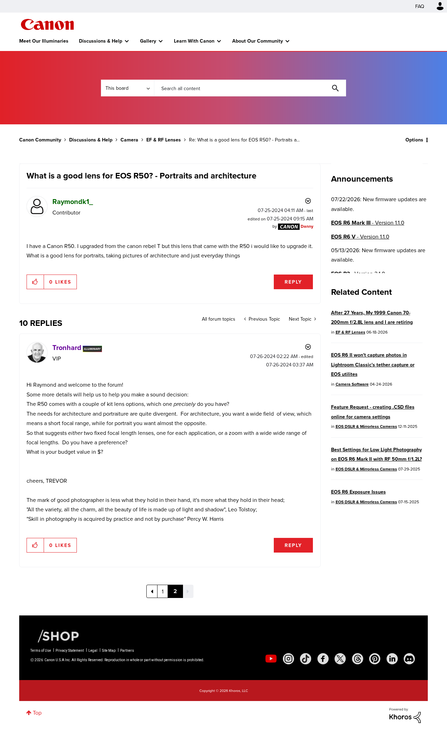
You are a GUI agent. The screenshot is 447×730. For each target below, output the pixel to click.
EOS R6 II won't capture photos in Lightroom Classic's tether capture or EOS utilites (373, 364)
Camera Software (352, 384)
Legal (92, 650)
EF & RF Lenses (163, 139)
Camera (129, 139)
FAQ (419, 6)
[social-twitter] (340, 658)
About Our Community (257, 40)
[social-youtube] (271, 658)
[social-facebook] (323, 658)
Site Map (109, 650)
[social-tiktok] (305, 658)
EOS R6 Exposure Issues (358, 491)
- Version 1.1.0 (367, 223)
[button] (35, 282)
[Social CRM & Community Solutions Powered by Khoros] (405, 714)
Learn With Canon (194, 40)
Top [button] (37, 712)
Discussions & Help (100, 40)
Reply (293, 281)
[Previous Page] (151, 591)
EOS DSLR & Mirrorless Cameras (366, 426)
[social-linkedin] (392, 658)
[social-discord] (409, 658)
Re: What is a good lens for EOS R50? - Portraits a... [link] (244, 139)
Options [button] (414, 139)
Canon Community (47, 24)
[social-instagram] (288, 658)
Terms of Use (40, 650)
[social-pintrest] (374, 658)
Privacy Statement (70, 650)
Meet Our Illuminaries (43, 40)
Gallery (148, 40)
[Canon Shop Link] (54, 635)
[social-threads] (357, 658)
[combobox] (250, 88)
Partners (127, 650)
